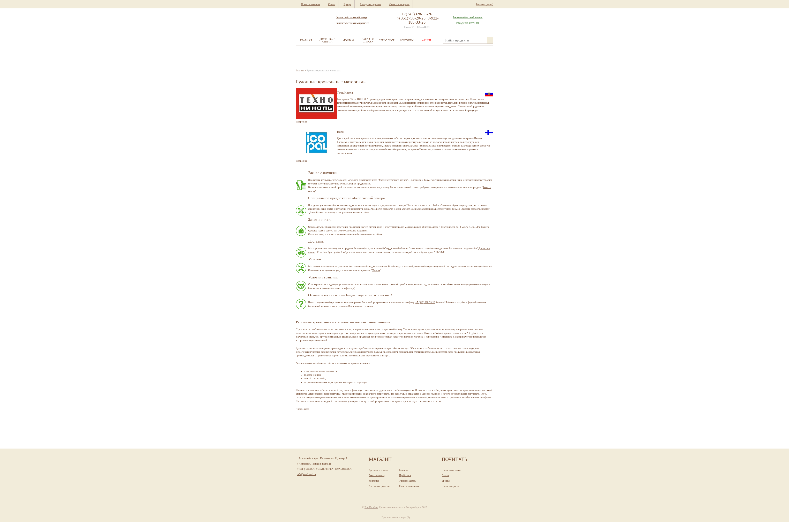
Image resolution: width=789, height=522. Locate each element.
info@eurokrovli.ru (467, 22)
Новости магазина (451, 470)
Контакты (406, 40)
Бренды (446, 480)
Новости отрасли (450, 486)
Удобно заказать (407, 480)
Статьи (445, 475)
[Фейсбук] (402, 493)
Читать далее (302, 409)
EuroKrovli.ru (371, 507)
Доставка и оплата (327, 40)
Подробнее (301, 121)
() (396, 517)
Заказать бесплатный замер (351, 17)
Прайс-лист (386, 40)
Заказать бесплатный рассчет (352, 23)
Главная (306, 40)
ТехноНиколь (345, 92)
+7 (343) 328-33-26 (425, 302)
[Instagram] (385, 493)
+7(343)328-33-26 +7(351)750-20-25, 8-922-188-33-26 (417, 18)
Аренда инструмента (379, 486)
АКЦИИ (426, 40)
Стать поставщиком (409, 486)
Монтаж (348, 40)
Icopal (340, 131)
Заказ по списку (368, 40)
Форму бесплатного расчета (393, 180)
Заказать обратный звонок (467, 17)
